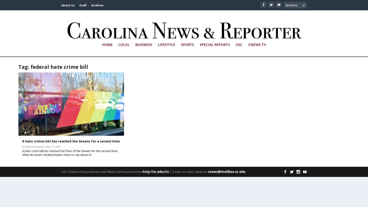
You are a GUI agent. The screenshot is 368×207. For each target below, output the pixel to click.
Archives (97, 5)
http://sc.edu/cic (155, 171)
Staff (83, 5)
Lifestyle (166, 45)
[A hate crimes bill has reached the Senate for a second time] (71, 104)
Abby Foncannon (34, 146)
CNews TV (257, 45)
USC (239, 45)
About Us (68, 5)
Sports (187, 45)
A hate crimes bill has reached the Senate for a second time (71, 141)
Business (143, 45)
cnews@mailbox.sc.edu (227, 171)
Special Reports (215, 45)
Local (124, 45)
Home (107, 45)
